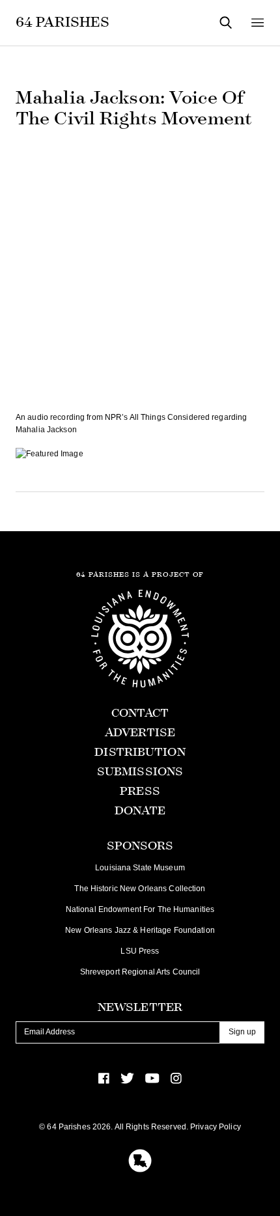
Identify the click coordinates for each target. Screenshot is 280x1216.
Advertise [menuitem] (140, 732)
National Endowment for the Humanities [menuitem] (140, 909)
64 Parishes (62, 22)
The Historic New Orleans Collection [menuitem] (139, 888)
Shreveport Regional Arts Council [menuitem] (140, 971)
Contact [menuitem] (140, 713)
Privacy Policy (215, 1126)
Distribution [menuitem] (139, 752)
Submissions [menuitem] (140, 772)
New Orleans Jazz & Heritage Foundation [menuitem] (140, 930)
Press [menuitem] (140, 791)
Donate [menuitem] (140, 811)
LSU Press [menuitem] (139, 951)
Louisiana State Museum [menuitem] (140, 867)
